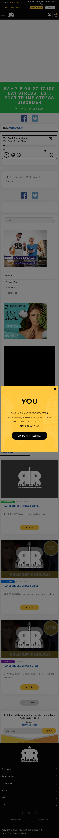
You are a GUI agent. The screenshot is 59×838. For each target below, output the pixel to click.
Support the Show (29, 435)
